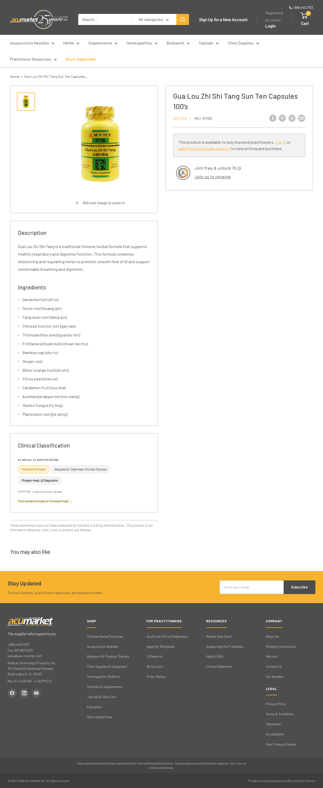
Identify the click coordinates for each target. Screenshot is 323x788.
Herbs (68, 42)
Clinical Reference (219, 666)
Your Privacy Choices (281, 744)
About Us (272, 636)
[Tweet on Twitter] (291, 118)
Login (270, 25)
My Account (155, 666)
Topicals (206, 42)
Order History (156, 677)
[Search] (182, 19)
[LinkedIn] (24, 693)
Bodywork (175, 42)
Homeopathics (139, 42)
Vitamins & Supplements (104, 687)
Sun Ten (180, 118)
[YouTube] (36, 693)
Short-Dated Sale (81, 59)
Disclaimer (273, 724)
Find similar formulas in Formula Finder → (45, 501)
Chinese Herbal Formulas (105, 636)
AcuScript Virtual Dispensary (167, 636)
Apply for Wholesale (161, 647)
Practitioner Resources (30, 59)
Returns (271, 656)
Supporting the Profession (225, 647)
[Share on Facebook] (272, 118)
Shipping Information (281, 647)
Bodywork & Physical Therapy (108, 656)
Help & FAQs (214, 656)
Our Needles (274, 677)
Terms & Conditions (280, 714)
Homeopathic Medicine (103, 677)
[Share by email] (301, 118)
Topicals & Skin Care (101, 697)
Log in (280, 142)
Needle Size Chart (219, 636)
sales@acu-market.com (25, 656)
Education (94, 707)
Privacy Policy (276, 704)
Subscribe (299, 587)
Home (14, 76)
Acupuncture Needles (29, 42)
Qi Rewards (154, 656)
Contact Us (274, 666)
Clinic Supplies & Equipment (107, 666)
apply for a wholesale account (204, 148)
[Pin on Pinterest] (282, 118)
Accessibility (275, 734)
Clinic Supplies (241, 42)
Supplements (100, 42)
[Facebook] (12, 693)
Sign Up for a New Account (223, 19)
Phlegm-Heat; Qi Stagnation (40, 480)
